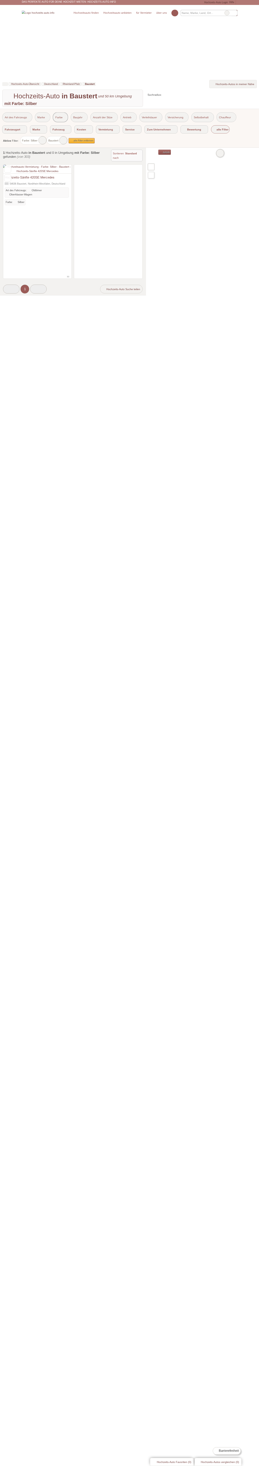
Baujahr (77, 117)
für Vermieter (144, 12)
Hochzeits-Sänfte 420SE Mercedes (29, 177)
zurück (166, 152)
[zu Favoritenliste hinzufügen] (7, 169)
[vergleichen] (7, 178)
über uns (161, 12)
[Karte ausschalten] (220, 153)
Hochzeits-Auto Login (215, 2)
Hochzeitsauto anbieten (117, 12)
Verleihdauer (149, 117)
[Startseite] (4, 84)
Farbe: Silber (30, 140)
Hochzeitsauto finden (86, 12)
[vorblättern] (62, 169)
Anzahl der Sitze (102, 117)
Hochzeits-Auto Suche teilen (123, 289)
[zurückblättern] (12, 169)
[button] (11, 289)
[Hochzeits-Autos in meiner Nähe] (151, 175)
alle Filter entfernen (83, 140)
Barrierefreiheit (228, 1450)
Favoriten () (174, 1462)
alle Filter (222, 129)
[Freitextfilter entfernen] (226, 12)
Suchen (234, 13)
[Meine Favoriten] (174, 13)
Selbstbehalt (201, 117)
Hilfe (231, 2)
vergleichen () (220, 1462)
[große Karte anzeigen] (151, 167)
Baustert (53, 140)
